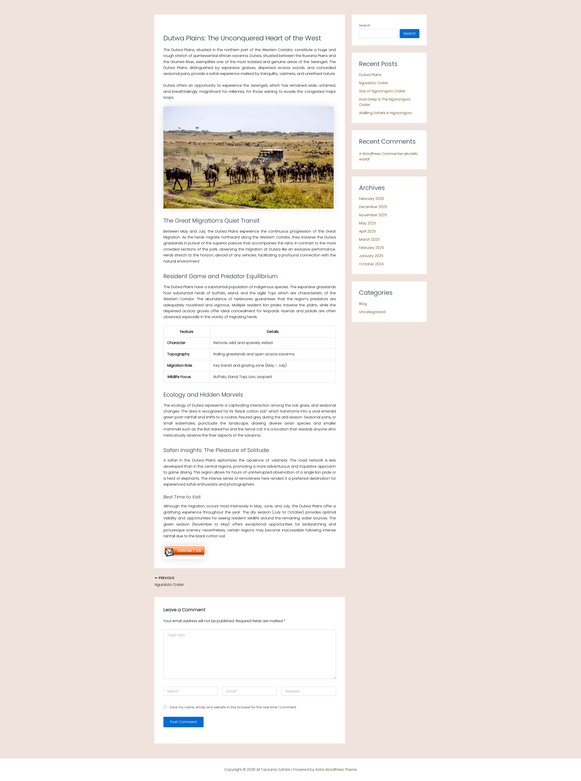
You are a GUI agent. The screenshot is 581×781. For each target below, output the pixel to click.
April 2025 (367, 231)
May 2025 (367, 223)
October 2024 (371, 264)
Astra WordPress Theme (336, 769)
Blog (363, 303)
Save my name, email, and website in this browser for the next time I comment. (233, 707)
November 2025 (373, 215)
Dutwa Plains (370, 74)
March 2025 (369, 239)
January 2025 (371, 255)
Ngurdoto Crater (373, 83)
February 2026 (371, 198)
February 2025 (371, 247)
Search (364, 25)
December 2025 (373, 206)
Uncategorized (372, 311)
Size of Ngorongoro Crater (382, 91)
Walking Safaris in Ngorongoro (385, 112)
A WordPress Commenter (381, 153)
